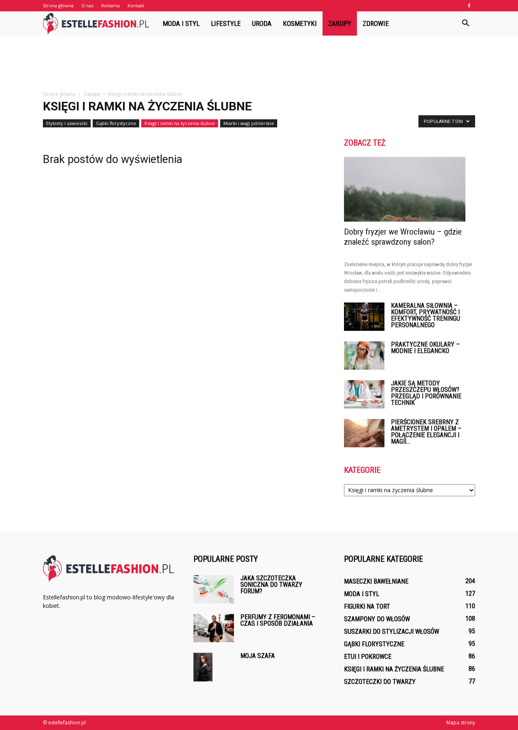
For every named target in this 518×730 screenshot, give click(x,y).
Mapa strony (460, 722)
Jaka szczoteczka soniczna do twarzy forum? (271, 584)
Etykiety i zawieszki (66, 123)
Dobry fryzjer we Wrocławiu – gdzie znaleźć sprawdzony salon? (403, 237)
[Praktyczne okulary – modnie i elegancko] (364, 355)
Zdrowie (376, 23)
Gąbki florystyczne (116, 123)
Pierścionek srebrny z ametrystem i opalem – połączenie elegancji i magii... (426, 431)
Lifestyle (226, 23)
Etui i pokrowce (367, 656)
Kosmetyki (300, 23)
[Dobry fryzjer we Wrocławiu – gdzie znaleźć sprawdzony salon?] (409, 189)
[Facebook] (469, 5)
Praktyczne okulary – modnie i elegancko (425, 348)
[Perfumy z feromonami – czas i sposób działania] (213, 628)
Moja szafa (257, 656)
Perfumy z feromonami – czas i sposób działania (277, 620)
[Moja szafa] (202, 667)
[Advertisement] (259, 63)
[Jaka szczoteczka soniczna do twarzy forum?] (213, 589)
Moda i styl (181, 23)
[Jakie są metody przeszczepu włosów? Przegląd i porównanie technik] (364, 394)
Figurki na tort (367, 606)
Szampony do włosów (377, 619)
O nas (87, 5)
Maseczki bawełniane (376, 581)
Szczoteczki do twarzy (380, 682)
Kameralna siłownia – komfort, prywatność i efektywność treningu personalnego (425, 315)
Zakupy (339, 23)
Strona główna (58, 5)
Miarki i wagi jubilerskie (248, 123)
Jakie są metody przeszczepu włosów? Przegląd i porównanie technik (426, 392)
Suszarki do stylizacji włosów (391, 631)
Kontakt (135, 5)
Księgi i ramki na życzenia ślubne (179, 123)
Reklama (110, 5)
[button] (465, 23)
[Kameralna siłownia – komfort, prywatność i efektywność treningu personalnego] (364, 317)
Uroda (262, 23)
